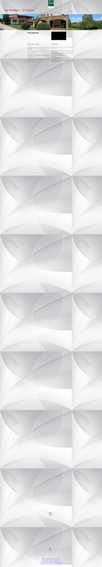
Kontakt (56, 558)
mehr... (28, 511)
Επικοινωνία (56, 562)
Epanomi (47, 558)
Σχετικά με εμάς (60, 562)
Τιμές (52, 562)
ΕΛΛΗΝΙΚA (41, 562)
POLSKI (44, 561)
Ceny (53, 561)
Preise (53, 558)
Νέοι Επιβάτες (49, 562)
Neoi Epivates (50, 558)
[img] (51, 4)
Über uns (58, 558)
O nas (58, 561)
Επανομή (45, 562)
